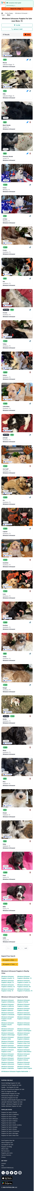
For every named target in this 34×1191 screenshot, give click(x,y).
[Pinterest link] (20, 1172)
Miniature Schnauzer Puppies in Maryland (7, 1059)
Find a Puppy (9, 13)
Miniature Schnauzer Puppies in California (7, 1005)
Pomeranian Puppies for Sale (9, 1095)
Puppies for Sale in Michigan (9, 1133)
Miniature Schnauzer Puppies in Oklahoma (7, 1001)
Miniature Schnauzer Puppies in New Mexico (24, 1050)
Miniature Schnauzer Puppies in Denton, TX (8, 985)
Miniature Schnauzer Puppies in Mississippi (8, 1034)
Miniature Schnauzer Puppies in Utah (23, 1055)
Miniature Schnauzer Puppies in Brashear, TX (24, 977)
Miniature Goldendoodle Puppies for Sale (13, 1100)
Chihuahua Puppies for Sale (9, 1098)
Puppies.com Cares (7, 1153)
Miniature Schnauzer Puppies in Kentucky (23, 1023)
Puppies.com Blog (6, 1147)
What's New (4, 1149)
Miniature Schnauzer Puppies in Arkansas (23, 1018)
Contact (3, 1163)
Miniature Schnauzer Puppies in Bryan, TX (7, 981)
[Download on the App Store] (17, 1178)
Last (25, 948)
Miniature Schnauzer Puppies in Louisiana (7, 1042)
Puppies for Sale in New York (9, 1135)
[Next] (22, 948)
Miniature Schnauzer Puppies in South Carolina (7, 1018)
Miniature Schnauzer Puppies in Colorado (23, 1063)
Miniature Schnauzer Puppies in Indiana (23, 1005)
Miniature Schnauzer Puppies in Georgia (23, 1009)
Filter (18, 25)
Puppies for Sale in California (10, 1114)
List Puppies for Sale (7, 1144)
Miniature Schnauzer (21, 13)
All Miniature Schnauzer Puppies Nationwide (15, 1071)
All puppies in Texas (9, 964)
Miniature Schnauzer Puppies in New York (23, 1042)
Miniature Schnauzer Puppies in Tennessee (7, 1013)
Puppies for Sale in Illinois (9, 1129)
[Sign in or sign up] (30, 41)
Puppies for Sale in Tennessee (10, 1131)
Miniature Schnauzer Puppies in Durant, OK (24, 985)
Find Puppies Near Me (7, 1140)
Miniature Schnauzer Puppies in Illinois (23, 1034)
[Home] (2, 13)
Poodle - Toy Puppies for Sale (9, 1087)
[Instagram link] (7, 1172)
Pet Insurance (5, 1151)
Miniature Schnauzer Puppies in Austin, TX (7, 977)
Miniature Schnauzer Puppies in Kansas (23, 1059)
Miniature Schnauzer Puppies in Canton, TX (24, 981)
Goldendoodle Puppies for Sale (10, 1093)
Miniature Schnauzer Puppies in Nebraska (7, 1067)
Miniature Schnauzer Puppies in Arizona (7, 1029)
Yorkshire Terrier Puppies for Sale (11, 1085)
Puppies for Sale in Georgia (9, 1127)
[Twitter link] (3, 1172)
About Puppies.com (7, 1142)
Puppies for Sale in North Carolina (11, 1125)
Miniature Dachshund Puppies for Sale (12, 1089)
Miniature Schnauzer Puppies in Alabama (23, 1038)
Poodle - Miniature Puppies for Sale (11, 1104)
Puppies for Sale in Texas (8, 1116)
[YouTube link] (15, 1172)
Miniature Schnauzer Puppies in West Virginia (24, 1067)
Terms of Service (6, 1155)
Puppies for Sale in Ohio (8, 1123)
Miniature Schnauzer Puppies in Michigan (7, 1055)
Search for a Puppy (15, 8)
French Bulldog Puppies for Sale (10, 1083)
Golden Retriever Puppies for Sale (11, 1106)
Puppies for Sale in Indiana (9, 1121)
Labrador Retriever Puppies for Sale (11, 1102)
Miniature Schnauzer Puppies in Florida (23, 1001)
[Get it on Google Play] (17, 1183)
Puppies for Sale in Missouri (9, 1118)
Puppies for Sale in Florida (9, 1112)
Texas (3, 15)
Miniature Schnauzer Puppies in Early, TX (7, 990)
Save (28, 34)
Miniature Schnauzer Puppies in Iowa (7, 1050)
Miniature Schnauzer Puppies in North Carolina (7, 1024)
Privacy (3, 1157)
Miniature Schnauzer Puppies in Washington (24, 1029)
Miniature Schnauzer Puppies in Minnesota (23, 1013)
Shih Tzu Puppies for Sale (8, 1091)
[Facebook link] (11, 1172)
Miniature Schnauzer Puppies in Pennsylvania (8, 1046)
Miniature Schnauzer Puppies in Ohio (7, 1038)
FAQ (2, 1165)
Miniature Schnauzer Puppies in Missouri (7, 1009)
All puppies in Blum (9, 960)
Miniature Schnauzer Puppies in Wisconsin (7, 1063)
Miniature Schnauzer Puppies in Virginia (23, 1046)
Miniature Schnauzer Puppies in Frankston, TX (24, 990)
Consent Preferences (7, 1167)
